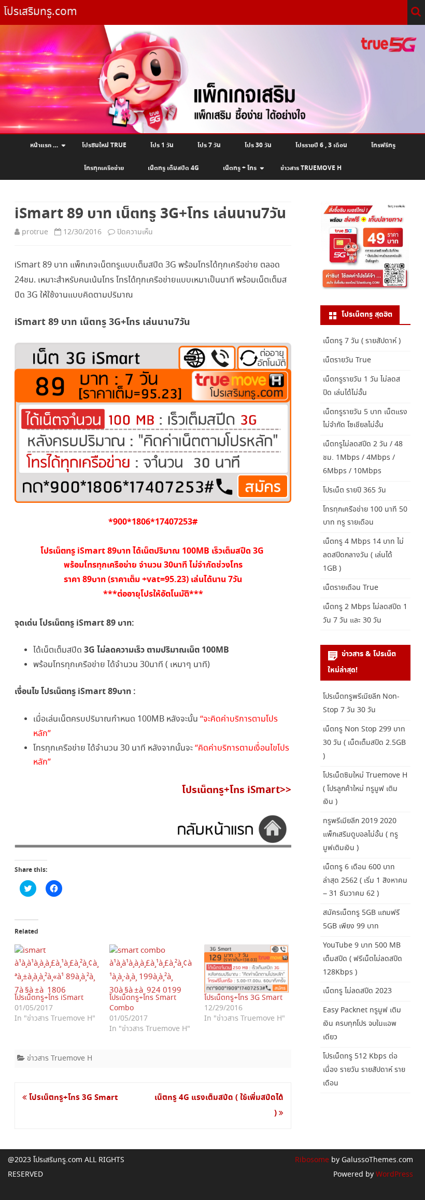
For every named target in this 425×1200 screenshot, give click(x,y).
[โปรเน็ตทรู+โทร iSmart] (57, 968)
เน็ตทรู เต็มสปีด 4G (173, 168)
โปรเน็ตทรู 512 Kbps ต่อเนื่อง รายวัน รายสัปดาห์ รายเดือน (364, 1070)
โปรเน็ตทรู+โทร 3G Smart (243, 998)
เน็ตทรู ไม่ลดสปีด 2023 (357, 991)
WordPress (393, 1174)
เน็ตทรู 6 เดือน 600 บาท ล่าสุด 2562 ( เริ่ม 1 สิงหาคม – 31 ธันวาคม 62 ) (365, 880)
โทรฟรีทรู (383, 145)
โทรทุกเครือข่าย (104, 168)
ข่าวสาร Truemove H (311, 168)
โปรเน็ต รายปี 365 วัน (354, 490)
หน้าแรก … (44, 145)
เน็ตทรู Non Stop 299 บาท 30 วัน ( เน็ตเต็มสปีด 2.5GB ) (364, 742)
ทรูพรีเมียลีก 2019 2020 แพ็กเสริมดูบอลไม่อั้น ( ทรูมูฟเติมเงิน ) (360, 834)
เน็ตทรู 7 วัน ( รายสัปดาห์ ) (362, 341)
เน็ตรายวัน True (347, 360)
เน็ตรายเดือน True (350, 588)
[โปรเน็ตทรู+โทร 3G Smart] (246, 968)
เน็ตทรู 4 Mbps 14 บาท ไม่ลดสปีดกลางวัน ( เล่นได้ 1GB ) (363, 555)
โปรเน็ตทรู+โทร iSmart (49, 998)
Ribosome (312, 1160)
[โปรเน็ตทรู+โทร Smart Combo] (151, 968)
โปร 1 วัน (162, 145)
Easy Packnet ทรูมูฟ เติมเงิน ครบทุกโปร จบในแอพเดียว (362, 1023)
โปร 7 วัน (209, 145)
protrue (35, 232)
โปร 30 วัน (258, 145)
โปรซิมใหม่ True (104, 145)
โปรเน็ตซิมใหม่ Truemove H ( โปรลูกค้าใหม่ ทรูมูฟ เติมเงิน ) (365, 789)
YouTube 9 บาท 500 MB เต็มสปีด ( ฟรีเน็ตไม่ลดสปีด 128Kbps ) (362, 959)
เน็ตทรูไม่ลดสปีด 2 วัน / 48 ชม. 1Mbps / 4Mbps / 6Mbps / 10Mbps (363, 457)
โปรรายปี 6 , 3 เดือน (321, 145)
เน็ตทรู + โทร (240, 168)
